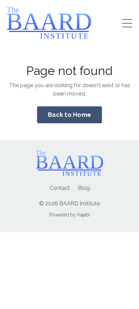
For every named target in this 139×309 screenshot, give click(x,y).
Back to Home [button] (69, 114)
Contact (60, 188)
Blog (84, 188)
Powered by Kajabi (69, 214)
